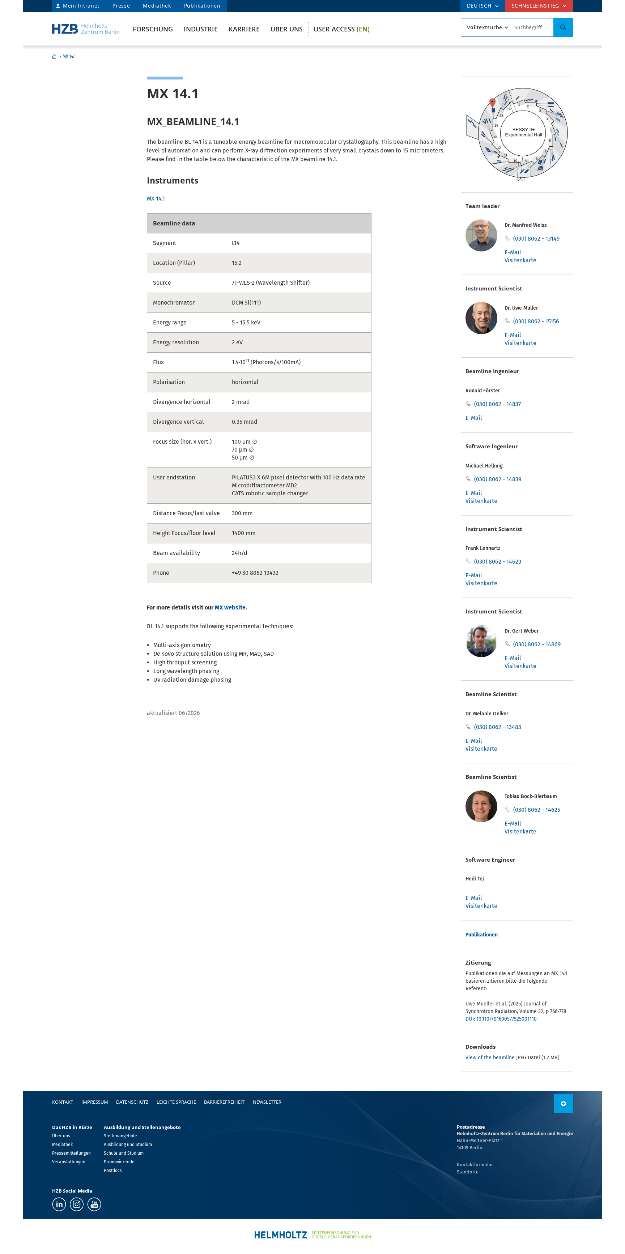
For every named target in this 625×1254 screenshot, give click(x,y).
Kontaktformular (475, 1164)
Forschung (153, 29)
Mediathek (157, 5)
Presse (121, 5)
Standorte (468, 1172)
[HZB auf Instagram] (77, 1204)
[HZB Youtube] (94, 1204)
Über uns (287, 29)
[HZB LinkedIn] (59, 1204)
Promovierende (119, 1161)
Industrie (201, 29)
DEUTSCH (479, 5)
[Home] (85, 28)
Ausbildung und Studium (128, 1144)
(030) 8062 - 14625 (536, 809)
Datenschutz (132, 1102)
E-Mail (513, 252)
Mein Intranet (81, 5)
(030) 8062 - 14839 (497, 479)
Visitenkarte (520, 260)
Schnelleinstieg (536, 5)
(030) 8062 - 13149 (536, 238)
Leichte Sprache (176, 1102)
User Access (342, 29)
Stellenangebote (120, 1135)
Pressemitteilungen (71, 1153)
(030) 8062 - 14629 (497, 561)
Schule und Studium (124, 1153)
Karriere (244, 29)
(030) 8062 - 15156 (536, 321)
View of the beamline (490, 1058)
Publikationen (202, 5)
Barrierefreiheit (224, 1102)
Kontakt (62, 1102)
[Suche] (563, 27)
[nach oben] (563, 1103)
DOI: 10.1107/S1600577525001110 (501, 1019)
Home (54, 56)
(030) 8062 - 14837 (497, 404)
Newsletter (267, 1102)
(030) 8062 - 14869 (537, 644)
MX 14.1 (69, 56)
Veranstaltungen (68, 1161)
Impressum (94, 1102)
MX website (230, 607)
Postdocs (113, 1170)
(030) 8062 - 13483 (497, 727)
